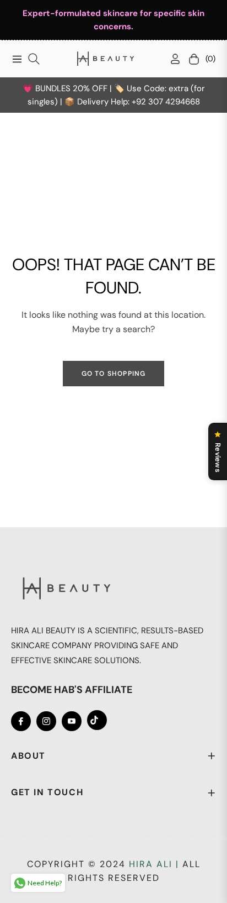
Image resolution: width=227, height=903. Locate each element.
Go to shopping (114, 373)
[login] (170, 59)
